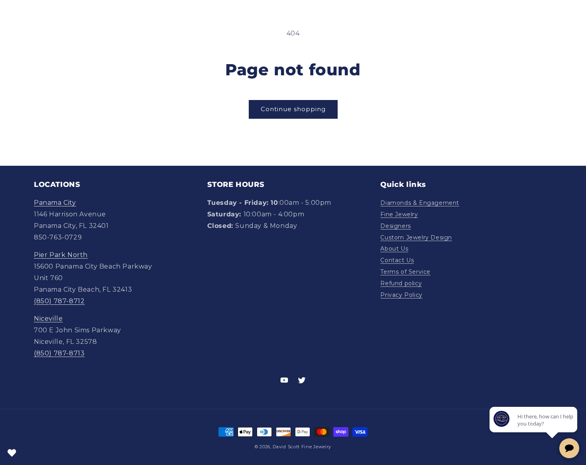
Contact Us (397, 260)
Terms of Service (405, 271)
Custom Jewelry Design (416, 237)
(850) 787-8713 (59, 353)
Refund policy (401, 283)
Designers (395, 226)
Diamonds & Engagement (419, 202)
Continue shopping (293, 109)
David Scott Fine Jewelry (302, 446)
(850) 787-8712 (59, 301)
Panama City (55, 202)
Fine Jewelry (399, 214)
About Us (394, 248)
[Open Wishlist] (12, 453)
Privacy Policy (401, 294)
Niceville (48, 318)
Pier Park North (61, 255)
